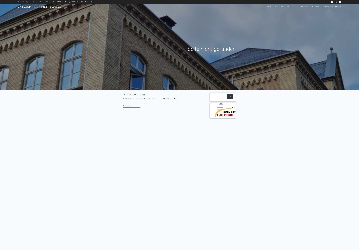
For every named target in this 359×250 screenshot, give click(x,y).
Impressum (315, 7)
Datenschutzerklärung (332, 7)
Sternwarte (303, 7)
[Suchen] (230, 96)
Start (269, 7)
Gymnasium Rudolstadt (40, 7)
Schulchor (291, 7)
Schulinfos (279, 7)
